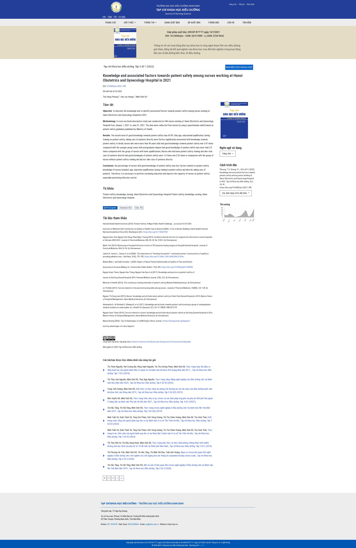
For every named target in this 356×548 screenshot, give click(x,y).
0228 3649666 (133, 524)
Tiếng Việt (234, 4)
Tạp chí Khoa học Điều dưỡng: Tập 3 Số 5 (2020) (150, 468)
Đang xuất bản (172, 22)
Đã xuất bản (194, 22)
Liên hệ (230, 22)
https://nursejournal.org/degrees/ (176, 321)
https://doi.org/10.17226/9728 (155, 232)
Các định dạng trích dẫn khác (235, 193)
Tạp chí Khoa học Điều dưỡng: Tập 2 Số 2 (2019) (191, 446)
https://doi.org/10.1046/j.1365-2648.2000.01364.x (164, 256)
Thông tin (149, 22)
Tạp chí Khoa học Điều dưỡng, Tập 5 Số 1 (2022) (128, 66)
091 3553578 (112, 524)
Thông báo (213, 22)
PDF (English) (111, 208)
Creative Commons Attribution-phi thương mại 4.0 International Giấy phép (161, 342)
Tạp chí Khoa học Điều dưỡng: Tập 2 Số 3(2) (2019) (160, 392)
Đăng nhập (250, 4)
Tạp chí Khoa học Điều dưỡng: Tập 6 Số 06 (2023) (151, 383)
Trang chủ (110, 22)
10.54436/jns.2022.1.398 (116, 86)
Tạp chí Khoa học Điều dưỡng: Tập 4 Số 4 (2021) (175, 401)
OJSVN (201, 545)
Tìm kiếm (246, 22)
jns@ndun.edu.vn (152, 524)
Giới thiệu (129, 22)
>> (122, 478)
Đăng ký (241, 4)
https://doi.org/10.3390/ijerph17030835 (177, 267)
